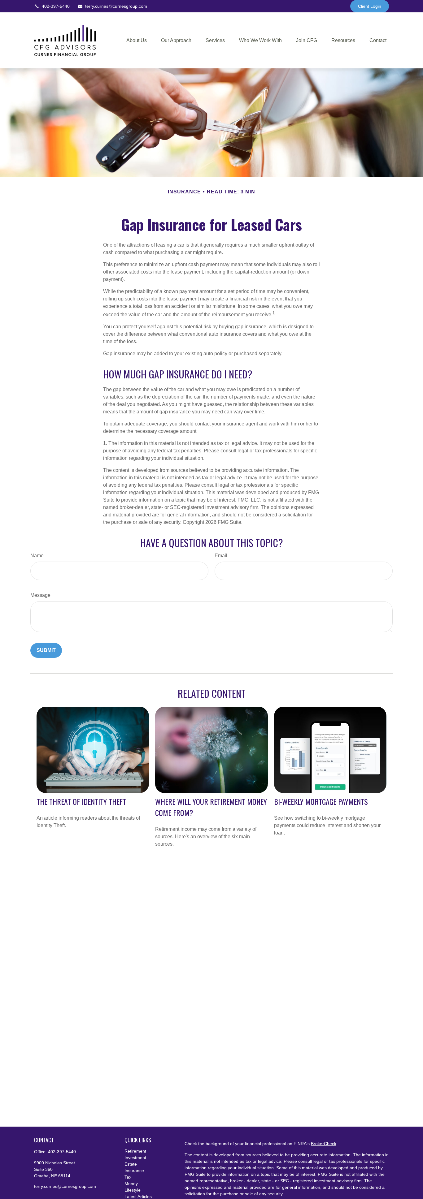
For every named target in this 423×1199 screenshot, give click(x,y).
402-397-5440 (56, 6)
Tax (127, 1177)
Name (37, 555)
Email (221, 555)
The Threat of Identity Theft (81, 801)
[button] (136, 40)
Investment (135, 1157)
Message (40, 595)
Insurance (134, 1170)
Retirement (135, 1151)
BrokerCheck (323, 1143)
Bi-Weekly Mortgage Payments (321, 801)
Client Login (369, 6)
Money (131, 1183)
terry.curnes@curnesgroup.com (116, 6)
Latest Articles (138, 1196)
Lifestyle (132, 1190)
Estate (130, 1164)
